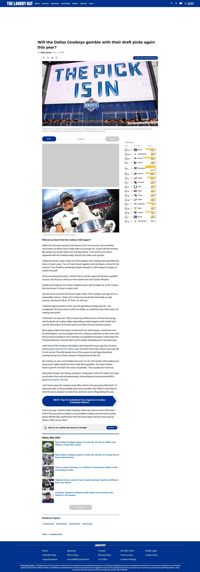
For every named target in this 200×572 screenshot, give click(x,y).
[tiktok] (185, 3)
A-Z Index (102, 559)
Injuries (83, 3)
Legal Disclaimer (50, 559)
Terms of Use (126, 555)
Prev (49, 139)
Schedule (55, 3)
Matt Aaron (46, 52)
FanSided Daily (49, 555)
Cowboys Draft (48, 524)
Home (44, 534)
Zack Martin (53, 379)
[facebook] (171, 3)
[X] (176, 3)
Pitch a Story (73, 555)
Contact (102, 551)
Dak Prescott (87, 524)
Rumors (45, 3)
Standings (65, 3)
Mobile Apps (151, 551)
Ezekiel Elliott (61, 524)
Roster (75, 3)
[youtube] (180, 3)
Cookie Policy (151, 555)
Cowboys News (74, 524)
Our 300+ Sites (127, 551)
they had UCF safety (64, 349)
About (45, 551)
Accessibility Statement (78, 559)
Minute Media (30, 565)
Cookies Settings (128, 559)
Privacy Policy (104, 555)
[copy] (56, 57)
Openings (71, 551)
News (37, 3)
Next (112, 139)
